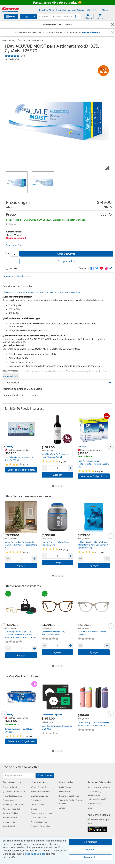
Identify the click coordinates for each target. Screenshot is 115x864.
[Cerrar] (112, 24)
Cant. (7, 253)
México (105, 10)
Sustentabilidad (10, 787)
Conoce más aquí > (91, 32)
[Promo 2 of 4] (56, 486)
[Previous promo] (4, 447)
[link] (92, 268)
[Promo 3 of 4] (59, 486)
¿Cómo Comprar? (38, 787)
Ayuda (62, 808)
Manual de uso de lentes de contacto (62, 292)
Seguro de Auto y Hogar (41, 813)
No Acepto (90, 857)
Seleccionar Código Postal (21, 469)
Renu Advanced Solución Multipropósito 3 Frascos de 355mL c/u (93, 464)
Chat (90, 808)
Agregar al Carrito (66, 253)
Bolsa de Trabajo (10, 817)
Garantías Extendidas (40, 826)
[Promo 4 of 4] (62, 486)
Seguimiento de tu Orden (99, 787)
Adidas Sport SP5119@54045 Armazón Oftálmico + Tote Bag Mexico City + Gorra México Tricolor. (20, 634)
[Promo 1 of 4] (53, 486)
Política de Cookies (35, 853)
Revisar (90, 849)
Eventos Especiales (39, 796)
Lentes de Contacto (34, 40)
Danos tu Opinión (38, 817)
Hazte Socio (64, 791)
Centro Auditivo (38, 804)
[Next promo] (110, 447)
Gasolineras (36, 800)
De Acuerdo (90, 841)
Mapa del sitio (9, 822)
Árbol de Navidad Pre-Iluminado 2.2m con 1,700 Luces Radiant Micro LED (21, 545)
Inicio (4, 40)
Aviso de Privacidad (11, 809)
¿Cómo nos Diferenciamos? (15, 791)
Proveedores (8, 800)
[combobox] (28, 16)
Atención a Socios (95, 803)
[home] (10, 9)
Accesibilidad (9, 826)
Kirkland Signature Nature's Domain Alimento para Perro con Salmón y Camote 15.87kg (93, 545)
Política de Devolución (97, 799)
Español (91, 10)
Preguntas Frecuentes (12, 796)
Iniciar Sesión (65, 787)
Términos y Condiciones (13, 804)
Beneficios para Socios (69, 796)
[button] (78, 16)
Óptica (12, 40)
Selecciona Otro (14, 245)
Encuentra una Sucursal (41, 791)
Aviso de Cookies (10, 813)
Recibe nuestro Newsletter (21, 767)
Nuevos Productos (39, 822)
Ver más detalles (11, 376)
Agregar (57, 474)
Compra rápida (66, 261)
